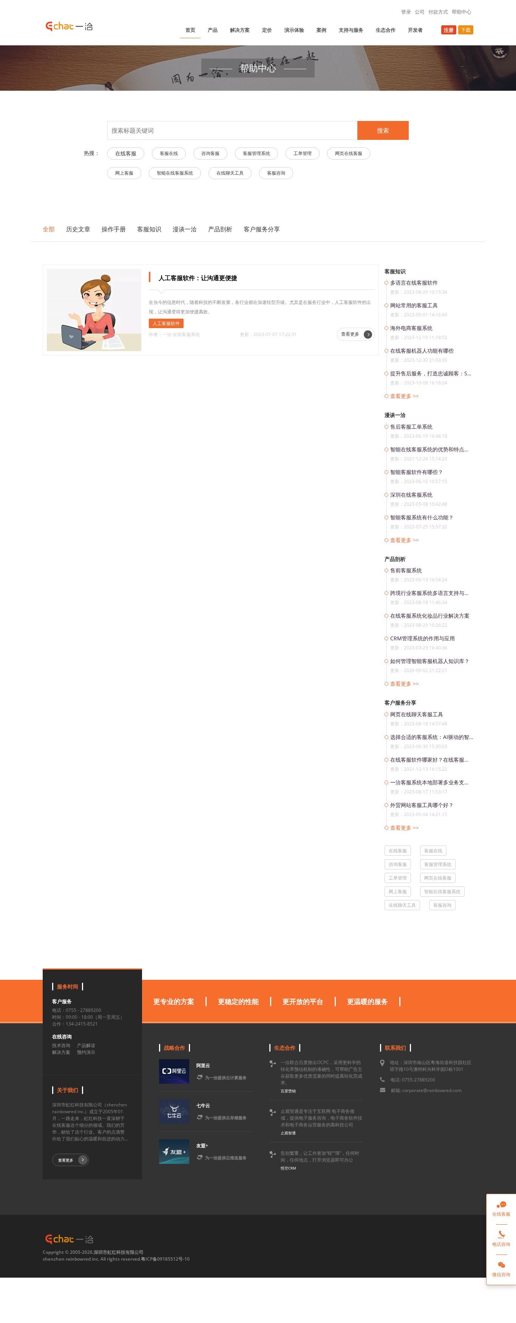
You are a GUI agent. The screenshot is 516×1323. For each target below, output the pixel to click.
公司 (420, 11)
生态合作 (385, 29)
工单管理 (303, 153)
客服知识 (149, 229)
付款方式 (438, 11)
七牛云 (203, 1105)
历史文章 (78, 229)
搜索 (383, 130)
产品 (213, 29)
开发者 (415, 29)
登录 (406, 11)
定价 (267, 29)
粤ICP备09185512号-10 (165, 1259)
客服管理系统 (256, 153)
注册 (449, 29)
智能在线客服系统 (175, 173)
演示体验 (294, 29)
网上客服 (124, 173)
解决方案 (240, 29)
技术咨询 (61, 1045)
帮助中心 (461, 11)
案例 (321, 29)
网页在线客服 (348, 153)
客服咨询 (276, 173)
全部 (49, 229)
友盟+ (202, 1145)
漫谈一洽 (185, 229)
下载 (466, 29)
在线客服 (125, 153)
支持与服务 (351, 29)
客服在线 (169, 153)
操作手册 (114, 229)
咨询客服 (210, 153)
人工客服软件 (166, 323)
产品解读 (86, 1045)
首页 (190, 29)
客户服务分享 (262, 229)
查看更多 (350, 334)
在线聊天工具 (230, 173)
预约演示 (86, 1052)
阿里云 (203, 1065)
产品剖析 (220, 229)
